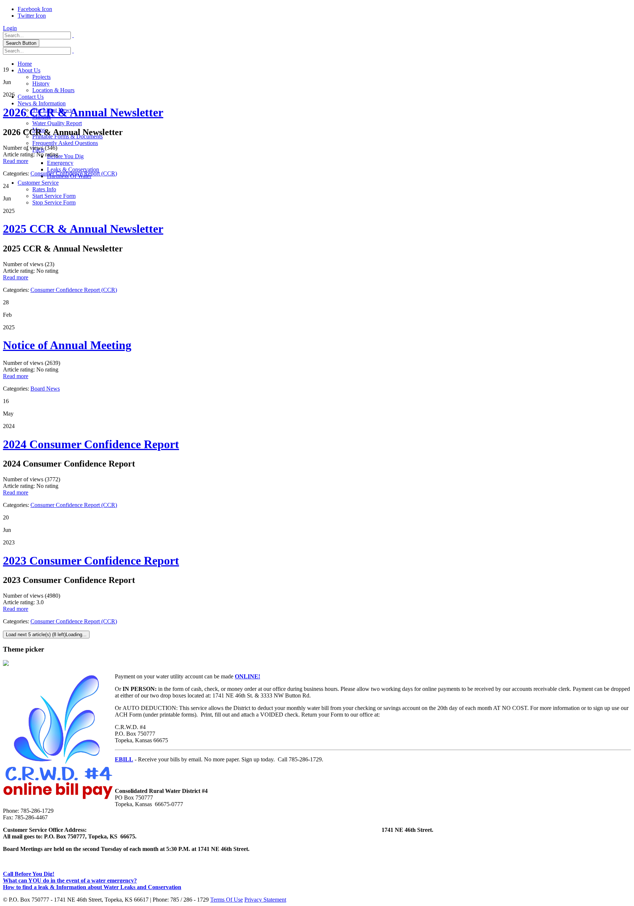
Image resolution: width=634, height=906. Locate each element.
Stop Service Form (54, 202)
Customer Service (38, 183)
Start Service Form (54, 196)
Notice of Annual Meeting (67, 345)
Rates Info (44, 189)
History (41, 83)
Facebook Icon (35, 9)
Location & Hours (53, 90)
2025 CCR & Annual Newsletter (83, 228)
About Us (29, 70)
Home (25, 64)
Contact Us (31, 97)
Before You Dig (65, 156)
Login (10, 28)
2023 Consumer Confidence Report (91, 560)
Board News (45, 388)
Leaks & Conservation (73, 169)
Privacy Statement (265, 899)
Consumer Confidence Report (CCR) (73, 173)
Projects (41, 77)
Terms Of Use (226, 899)
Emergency (60, 163)
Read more (15, 161)
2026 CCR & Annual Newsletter (83, 112)
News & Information (42, 103)
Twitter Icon (32, 15)
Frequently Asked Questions (65, 143)
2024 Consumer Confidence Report (91, 444)
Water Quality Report (57, 123)
